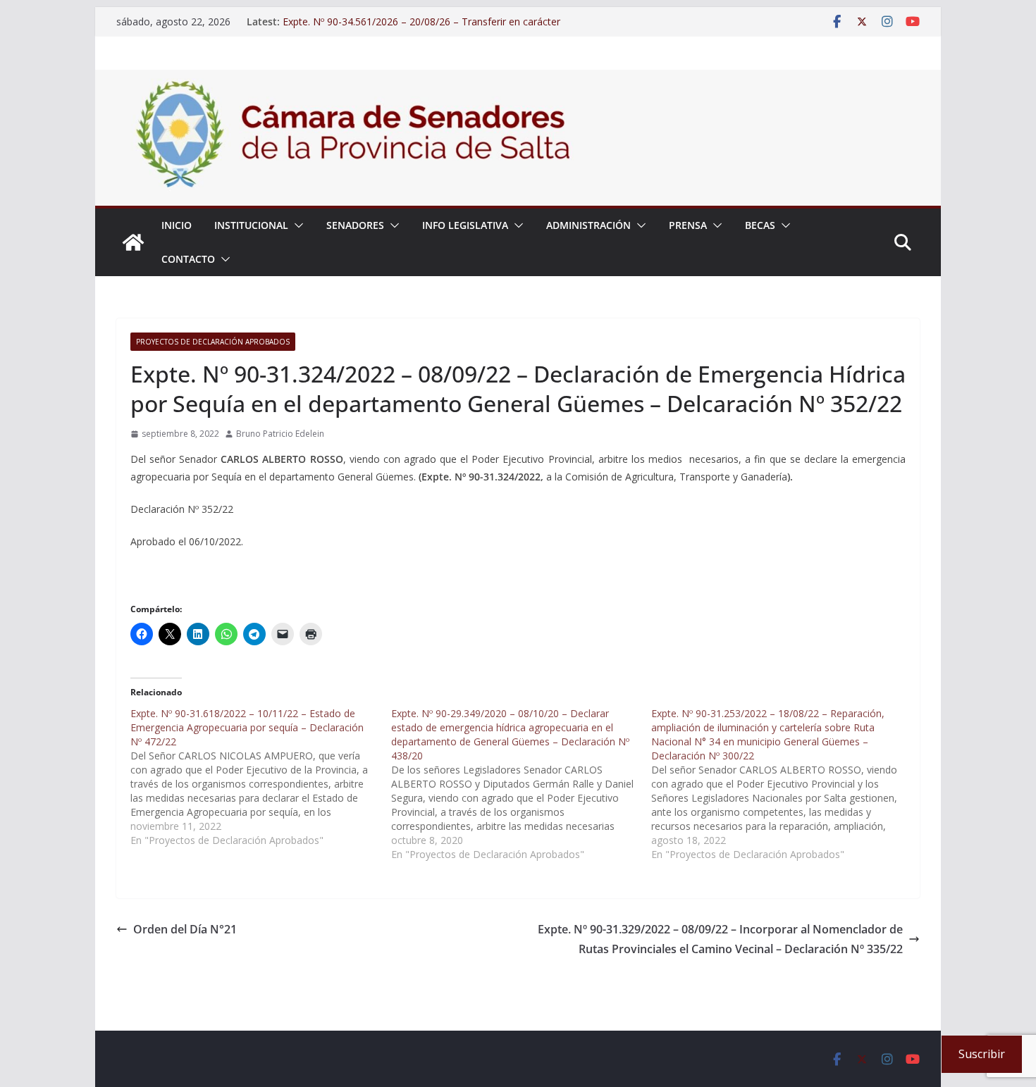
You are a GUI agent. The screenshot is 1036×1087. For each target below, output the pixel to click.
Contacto (188, 259)
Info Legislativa (465, 225)
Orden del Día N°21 (185, 929)
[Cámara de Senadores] (133, 242)
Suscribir (981, 1054)
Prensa (688, 225)
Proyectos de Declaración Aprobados (213, 342)
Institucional (251, 225)
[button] (296, 225)
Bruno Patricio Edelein (280, 434)
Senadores (355, 225)
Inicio (176, 225)
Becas (760, 225)
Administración (588, 225)
